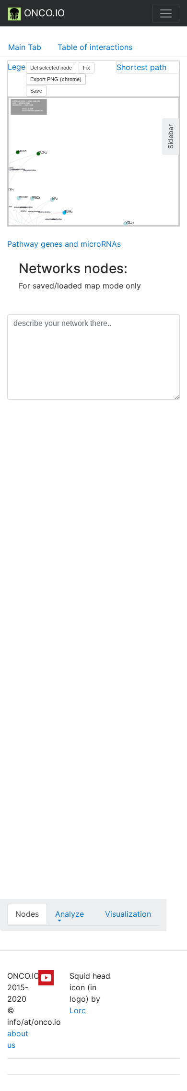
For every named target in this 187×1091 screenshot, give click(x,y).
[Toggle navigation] (165, 13)
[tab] (148, 67)
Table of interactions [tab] (95, 47)
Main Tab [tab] (24, 47)
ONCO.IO (43, 13)
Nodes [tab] (27, 914)
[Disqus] (93, 543)
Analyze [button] (69, 914)
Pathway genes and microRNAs (64, 244)
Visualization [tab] (128, 914)
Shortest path (141, 67)
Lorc (78, 1010)
